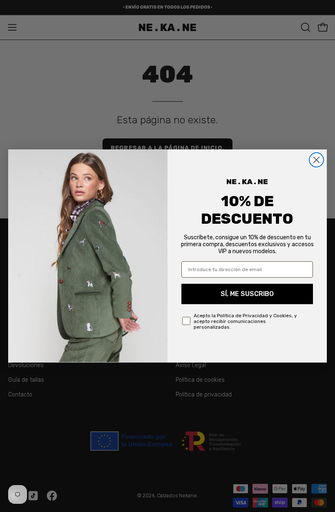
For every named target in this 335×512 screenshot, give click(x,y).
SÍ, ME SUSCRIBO (247, 294)
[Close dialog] (316, 160)
